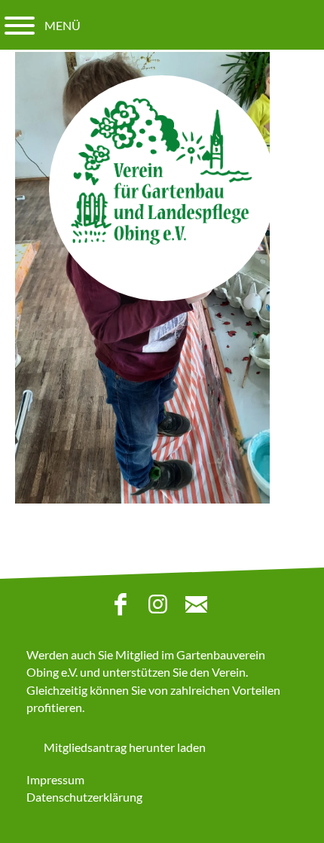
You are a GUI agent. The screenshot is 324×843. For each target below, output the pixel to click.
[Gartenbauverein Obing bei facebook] (124, 607)
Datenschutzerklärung (84, 797)
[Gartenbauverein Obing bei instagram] (162, 607)
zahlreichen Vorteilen (225, 690)
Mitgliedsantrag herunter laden (125, 747)
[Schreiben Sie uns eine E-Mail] (200, 607)
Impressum (55, 779)
